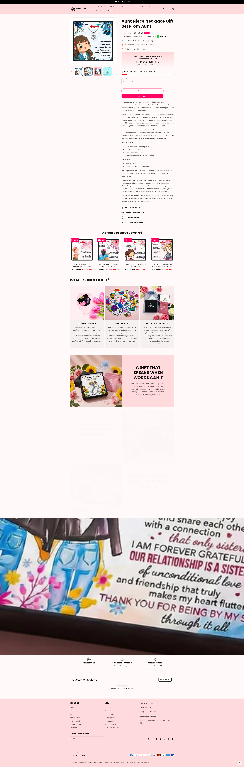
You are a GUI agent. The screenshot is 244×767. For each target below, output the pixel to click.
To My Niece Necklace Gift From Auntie (135, 265)
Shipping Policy (110, 718)
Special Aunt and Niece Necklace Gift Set (108, 265)
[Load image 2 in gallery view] (88, 71)
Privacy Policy (109, 721)
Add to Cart (82, 270)
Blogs (71, 714)
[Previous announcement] (70, 2)
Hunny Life (78, 762)
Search (72, 708)
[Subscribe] (102, 739)
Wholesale (73, 728)
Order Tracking (75, 718)
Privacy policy (108, 762)
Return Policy (109, 714)
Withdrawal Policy (111, 724)
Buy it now (142, 96)
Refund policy (98, 762)
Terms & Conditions (112, 728)
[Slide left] (72, 71)
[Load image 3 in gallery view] (98, 71)
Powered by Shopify (87, 762)
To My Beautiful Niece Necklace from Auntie (82, 265)
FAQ (71, 711)
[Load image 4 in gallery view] (107, 71)
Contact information (143, 762)
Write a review (165, 679)
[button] (103, 7)
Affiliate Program (76, 724)
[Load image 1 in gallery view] (78, 71)
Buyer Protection (76, 721)
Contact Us (109, 711)
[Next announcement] (174, 2)
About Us (108, 708)
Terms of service (119, 762)
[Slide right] (115, 71)
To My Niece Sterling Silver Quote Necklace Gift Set (162, 265)
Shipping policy (130, 762)
